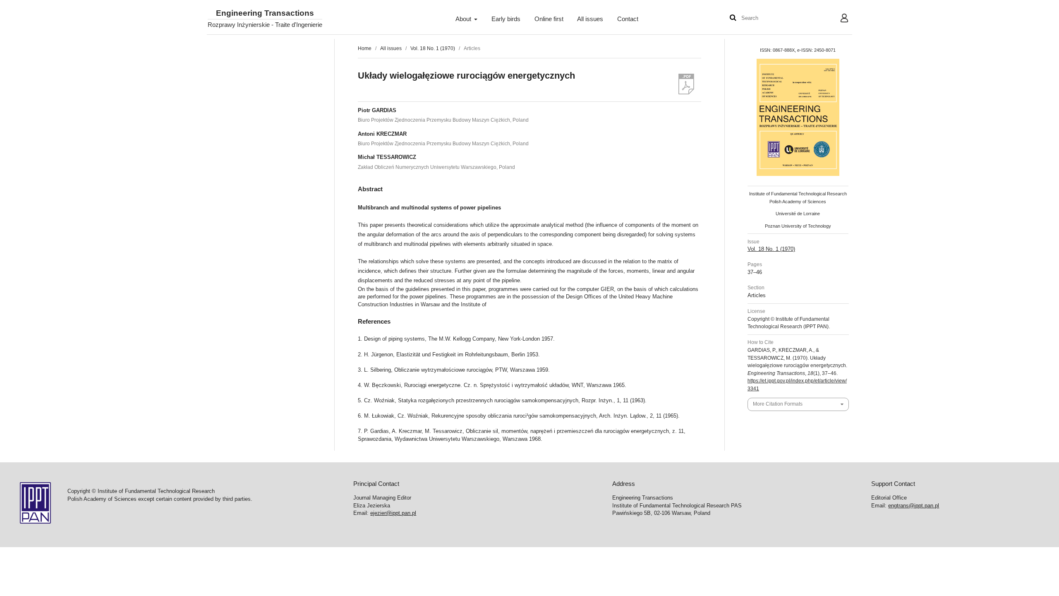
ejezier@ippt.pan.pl (393, 513)
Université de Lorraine (798, 213)
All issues (590, 19)
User (838, 19)
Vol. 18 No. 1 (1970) (432, 48)
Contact (627, 19)
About (464, 19)
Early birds (505, 19)
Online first (548, 19)
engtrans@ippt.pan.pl (913, 505)
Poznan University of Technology (798, 225)
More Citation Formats (778, 404)
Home (364, 48)
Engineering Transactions (265, 13)
